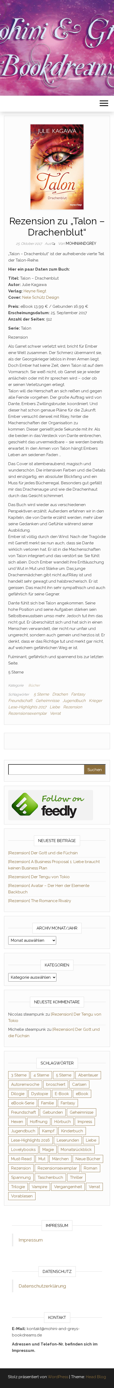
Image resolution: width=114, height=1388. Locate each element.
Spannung (21, 1177)
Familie (47, 1103)
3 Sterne (19, 1075)
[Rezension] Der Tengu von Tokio (39, 876)
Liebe (55, 707)
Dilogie (17, 1093)
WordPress (58, 1376)
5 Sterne (41, 694)
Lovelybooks (23, 1149)
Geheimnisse (47, 700)
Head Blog (96, 1376)
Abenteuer (88, 1075)
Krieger (95, 700)
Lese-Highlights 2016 (30, 1140)
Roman (90, 1168)
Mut (41, 1158)
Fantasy (78, 694)
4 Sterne (41, 1075)
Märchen (60, 1158)
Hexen (17, 1121)
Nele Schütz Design (40, 297)
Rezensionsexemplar (27, 713)
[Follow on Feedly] (50, 804)
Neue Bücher (88, 1158)
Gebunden (53, 1112)
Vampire (39, 1186)
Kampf (48, 1131)
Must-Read (21, 1158)
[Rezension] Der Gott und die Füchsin (43, 853)
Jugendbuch (74, 700)
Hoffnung (38, 1121)
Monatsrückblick (76, 1149)
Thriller (76, 1177)
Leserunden (68, 1140)
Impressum (31, 1240)
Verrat (55, 713)
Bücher (34, 685)
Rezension (72, 707)
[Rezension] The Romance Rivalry (39, 900)
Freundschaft (20, 700)
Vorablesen (22, 1196)
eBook (82, 1093)
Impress (85, 1121)
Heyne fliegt (35, 291)
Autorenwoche (25, 1084)
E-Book (62, 1093)
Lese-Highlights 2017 (27, 707)
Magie (48, 1149)
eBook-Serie (22, 1103)
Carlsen (79, 1084)
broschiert (55, 1084)
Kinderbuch (72, 1131)
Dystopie (39, 1093)
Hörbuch (62, 1121)
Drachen (60, 694)
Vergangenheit (68, 1186)
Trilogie (18, 1186)
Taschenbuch (50, 1177)
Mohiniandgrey (81, 243)
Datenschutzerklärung (42, 1286)
